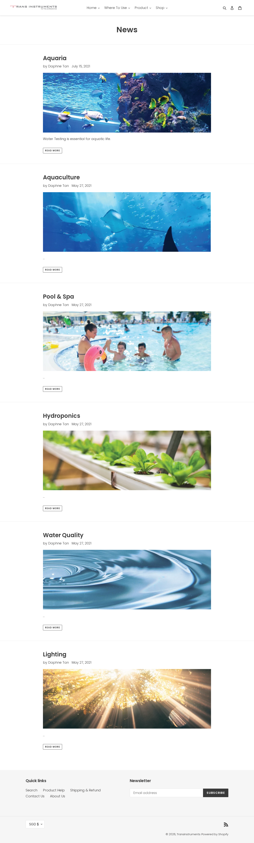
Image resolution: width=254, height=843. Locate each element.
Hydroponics (61, 416)
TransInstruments (188, 834)
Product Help (54, 790)
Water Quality (63, 535)
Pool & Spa (58, 296)
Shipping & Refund (85, 790)
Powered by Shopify (214, 834)
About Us (57, 796)
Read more (52, 150)
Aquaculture (61, 177)
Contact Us (35, 796)
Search (31, 790)
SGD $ (34, 824)
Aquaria (55, 58)
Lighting (54, 654)
